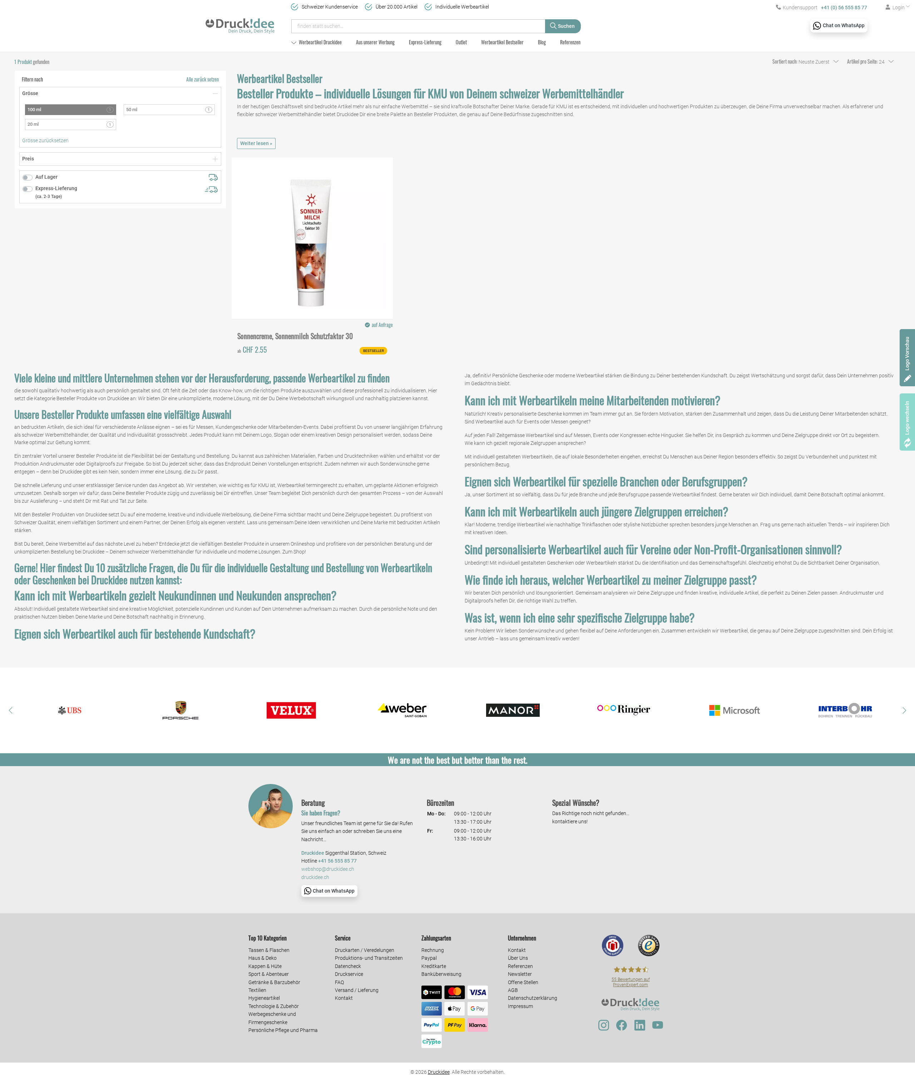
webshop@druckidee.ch (327, 869)
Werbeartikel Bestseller (502, 42)
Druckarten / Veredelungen (364, 950)
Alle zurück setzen (202, 79)
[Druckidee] (240, 23)
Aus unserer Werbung (375, 42)
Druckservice (349, 974)
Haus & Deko (262, 958)
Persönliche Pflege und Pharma (283, 1030)
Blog (542, 42)
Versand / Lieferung (357, 990)
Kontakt (344, 998)
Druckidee (439, 1072)
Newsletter (520, 974)
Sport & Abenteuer (268, 974)
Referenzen (570, 42)
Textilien (257, 990)
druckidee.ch (315, 877)
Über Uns (518, 958)
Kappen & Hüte (265, 966)
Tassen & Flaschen (269, 950)
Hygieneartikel (264, 998)
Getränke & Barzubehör (274, 982)
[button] (10, 710)
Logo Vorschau (907, 354)
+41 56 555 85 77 (337, 861)
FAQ (339, 982)
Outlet (461, 42)
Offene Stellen (523, 982)
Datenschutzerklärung (532, 998)
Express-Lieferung (425, 42)
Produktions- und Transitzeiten (369, 958)
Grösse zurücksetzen (45, 140)
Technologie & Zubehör (273, 1006)
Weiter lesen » (256, 143)
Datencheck (348, 966)
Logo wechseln (907, 418)
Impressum (520, 1006)
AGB (513, 990)
